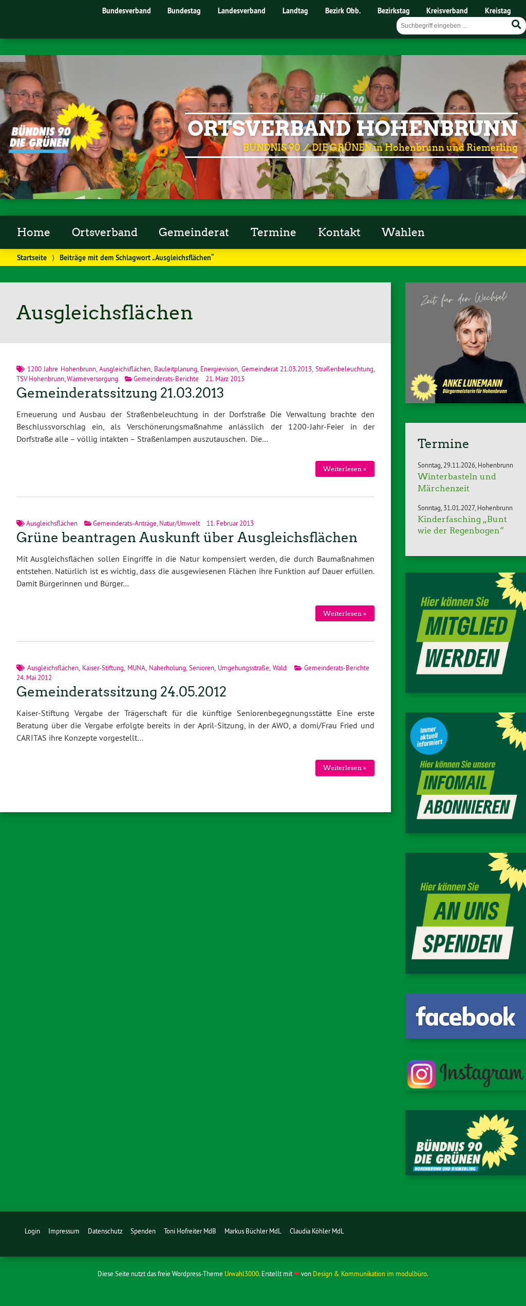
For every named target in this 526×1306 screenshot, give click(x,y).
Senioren (201, 668)
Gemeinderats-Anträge (125, 523)
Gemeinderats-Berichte (166, 378)
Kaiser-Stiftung (103, 668)
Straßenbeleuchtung (344, 369)
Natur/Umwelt (179, 523)
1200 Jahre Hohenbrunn (61, 369)
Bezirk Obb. (343, 10)
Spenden (143, 1231)
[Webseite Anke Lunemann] (465, 400)
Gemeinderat (194, 232)
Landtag (295, 10)
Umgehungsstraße (243, 668)
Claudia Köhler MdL (317, 1231)
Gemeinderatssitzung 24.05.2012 (121, 692)
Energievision (219, 369)
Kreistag (498, 10)
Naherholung (167, 668)
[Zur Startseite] (55, 150)
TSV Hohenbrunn (40, 378)
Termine (273, 232)
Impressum (64, 1231)
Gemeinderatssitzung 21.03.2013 (120, 393)
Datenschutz (105, 1231)
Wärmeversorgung (92, 378)
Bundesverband (126, 10)
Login (32, 1231)
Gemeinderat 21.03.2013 (276, 369)
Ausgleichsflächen (125, 369)
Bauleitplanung (175, 369)
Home (33, 232)
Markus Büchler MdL (252, 1231)
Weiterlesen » (344, 469)
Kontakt (339, 232)
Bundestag (184, 10)
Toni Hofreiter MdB (190, 1231)
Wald (280, 668)
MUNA (136, 668)
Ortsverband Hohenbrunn (352, 128)
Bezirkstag (394, 10)
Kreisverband (447, 10)
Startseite (32, 257)
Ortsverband (105, 232)
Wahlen (403, 232)
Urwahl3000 (241, 1273)
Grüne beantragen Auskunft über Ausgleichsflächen (187, 537)
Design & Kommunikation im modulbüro (370, 1273)
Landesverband (242, 10)
